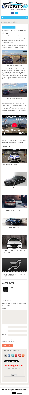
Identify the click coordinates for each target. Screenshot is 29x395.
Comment (4, 308)
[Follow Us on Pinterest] (16, 356)
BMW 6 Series (9, 142)
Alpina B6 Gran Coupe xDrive (11, 227)
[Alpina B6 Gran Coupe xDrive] (14, 222)
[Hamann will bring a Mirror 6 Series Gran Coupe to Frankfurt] (14, 265)
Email (3, 330)
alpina (6, 140)
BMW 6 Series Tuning (10, 21)
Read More (19, 393)
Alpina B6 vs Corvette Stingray (15, 140)
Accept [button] (14, 393)
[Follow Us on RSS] (23, 356)
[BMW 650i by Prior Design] (14, 156)
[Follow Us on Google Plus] (5, 356)
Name (3, 327)
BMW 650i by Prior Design (10, 164)
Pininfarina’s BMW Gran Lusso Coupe (13, 210)
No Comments (22, 35)
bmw (4, 142)
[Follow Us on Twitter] (12, 356)
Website (4, 334)
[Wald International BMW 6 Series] (14, 179)
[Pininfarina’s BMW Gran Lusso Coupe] (14, 201)
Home (2, 21)
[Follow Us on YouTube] (19, 356)
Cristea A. (5, 35)
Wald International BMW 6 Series (12, 188)
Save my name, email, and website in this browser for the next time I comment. (14, 340)
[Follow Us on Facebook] (9, 356)
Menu (3, 17)
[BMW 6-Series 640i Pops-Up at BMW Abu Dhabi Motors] (14, 242)
